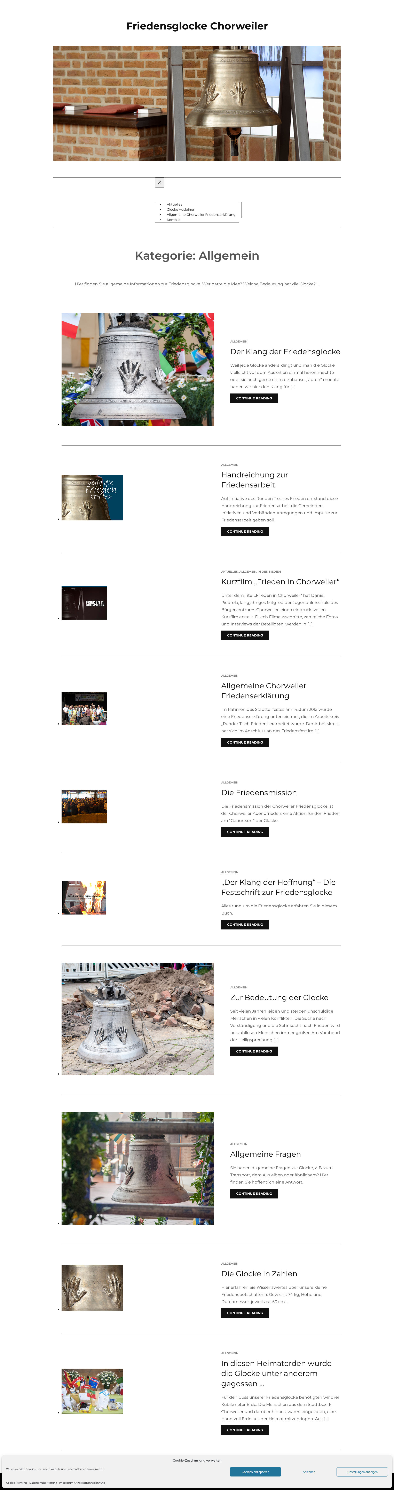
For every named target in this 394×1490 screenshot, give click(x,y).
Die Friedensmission (259, 792)
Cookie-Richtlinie (16, 1482)
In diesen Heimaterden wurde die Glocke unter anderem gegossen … (276, 1373)
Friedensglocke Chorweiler (197, 26)
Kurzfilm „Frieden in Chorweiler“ (280, 581)
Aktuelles (229, 571)
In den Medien (269, 571)
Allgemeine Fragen (265, 1154)
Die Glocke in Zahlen (259, 1273)
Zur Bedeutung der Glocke (279, 997)
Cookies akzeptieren (255, 1472)
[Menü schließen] (159, 182)
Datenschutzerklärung (43, 1482)
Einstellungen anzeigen (362, 1472)
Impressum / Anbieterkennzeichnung (82, 1482)
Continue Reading (254, 398)
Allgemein (238, 341)
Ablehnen (309, 1472)
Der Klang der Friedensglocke (285, 351)
